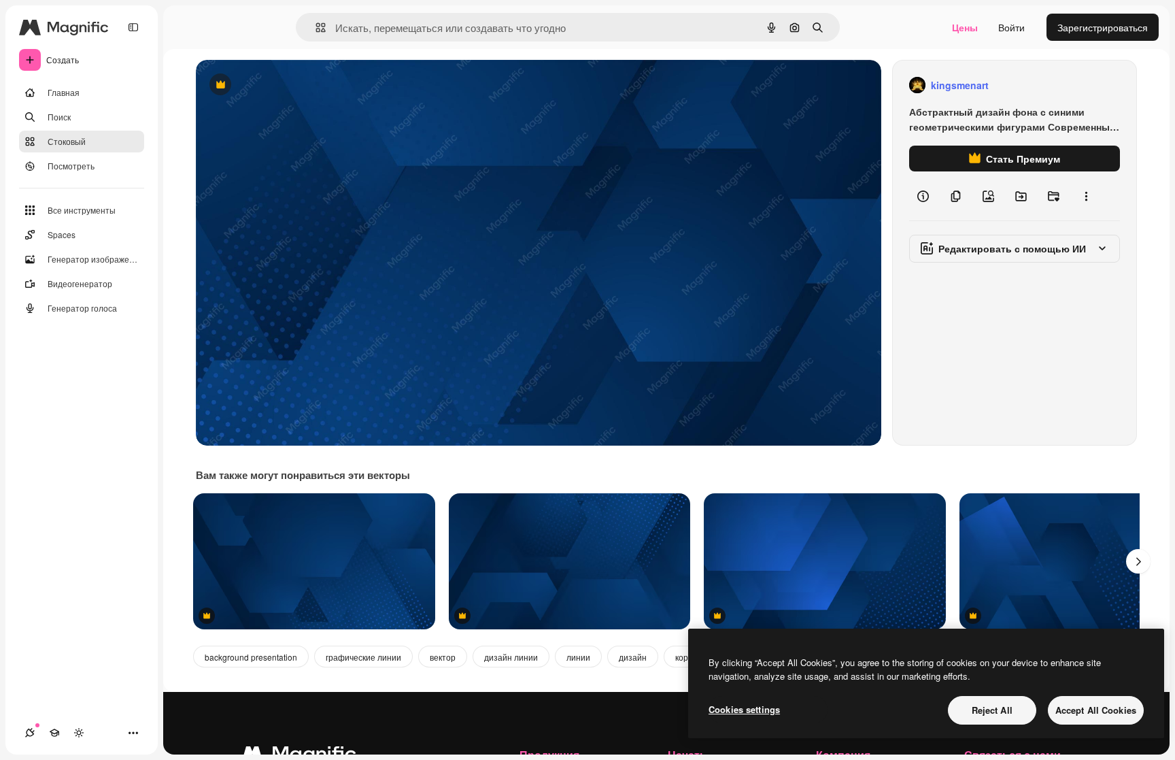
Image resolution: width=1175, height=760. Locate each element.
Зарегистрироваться (1102, 27)
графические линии (363, 657)
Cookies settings (744, 709)
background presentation (251, 657)
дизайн (633, 657)
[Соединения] (30, 733)
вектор (443, 657)
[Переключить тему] (79, 733)
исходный (287, 85)
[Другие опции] (1086, 196)
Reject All (992, 710)
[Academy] (54, 733)
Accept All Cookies (1095, 710)
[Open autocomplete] (315, 27)
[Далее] (1138, 561)
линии (578, 657)
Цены (965, 27)
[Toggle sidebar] (133, 27)
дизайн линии (511, 657)
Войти (1011, 27)
